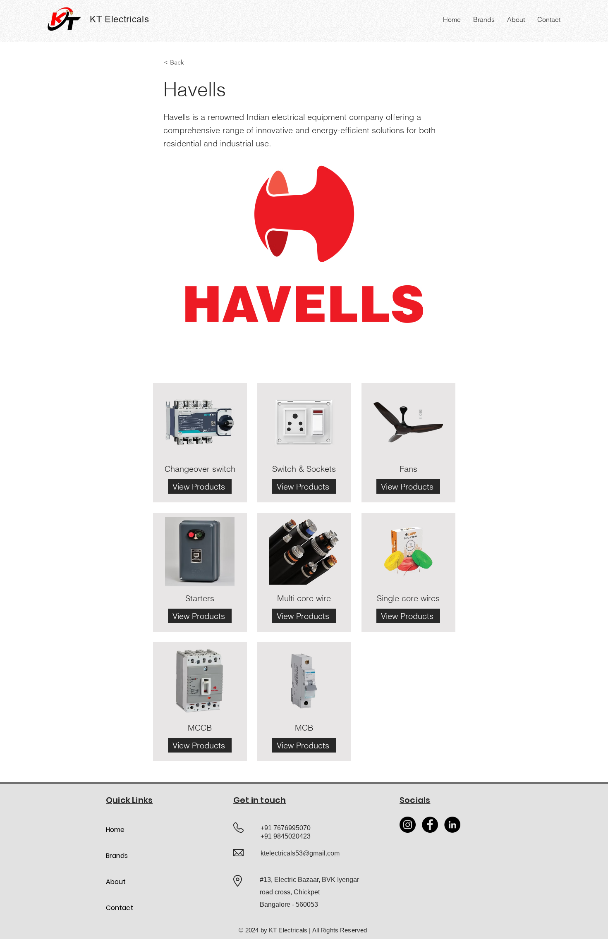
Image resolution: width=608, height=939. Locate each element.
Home (115, 829)
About (116, 881)
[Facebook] (430, 825)
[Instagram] (408, 825)
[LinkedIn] (452, 825)
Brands (117, 855)
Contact (119, 908)
